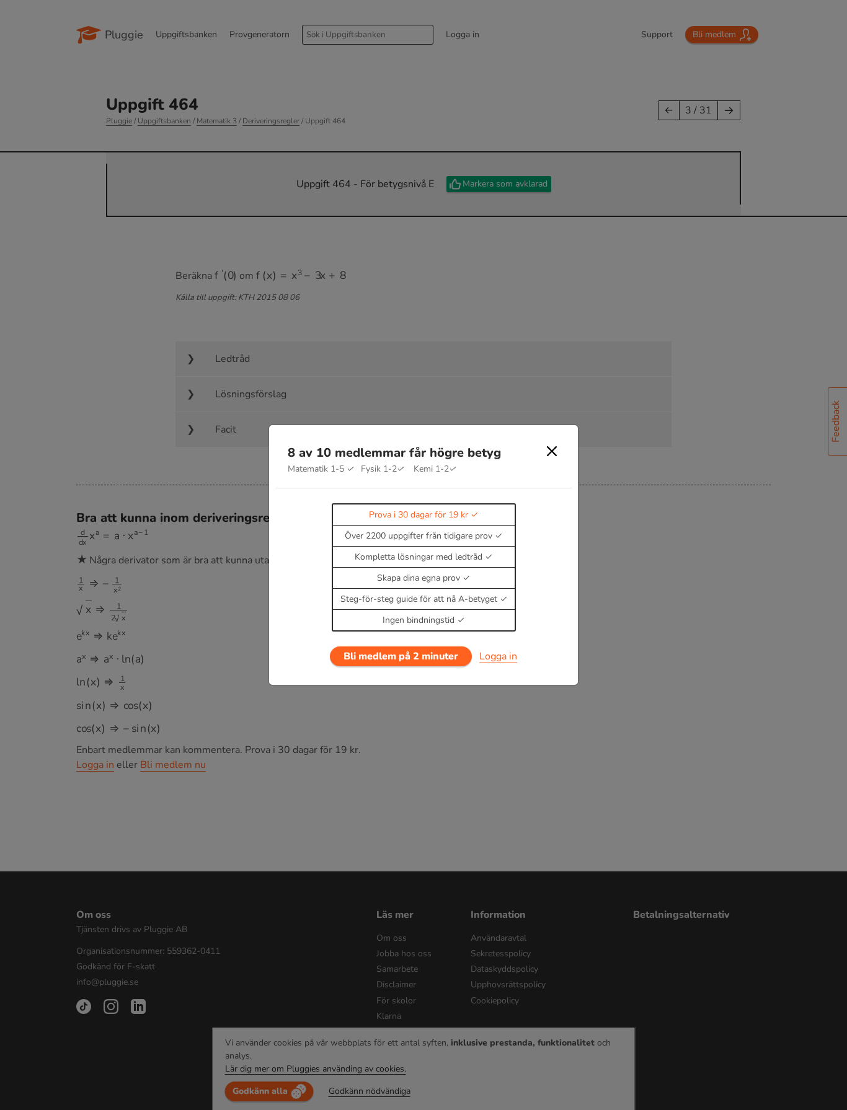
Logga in (498, 656)
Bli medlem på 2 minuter (401, 656)
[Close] (551, 451)
